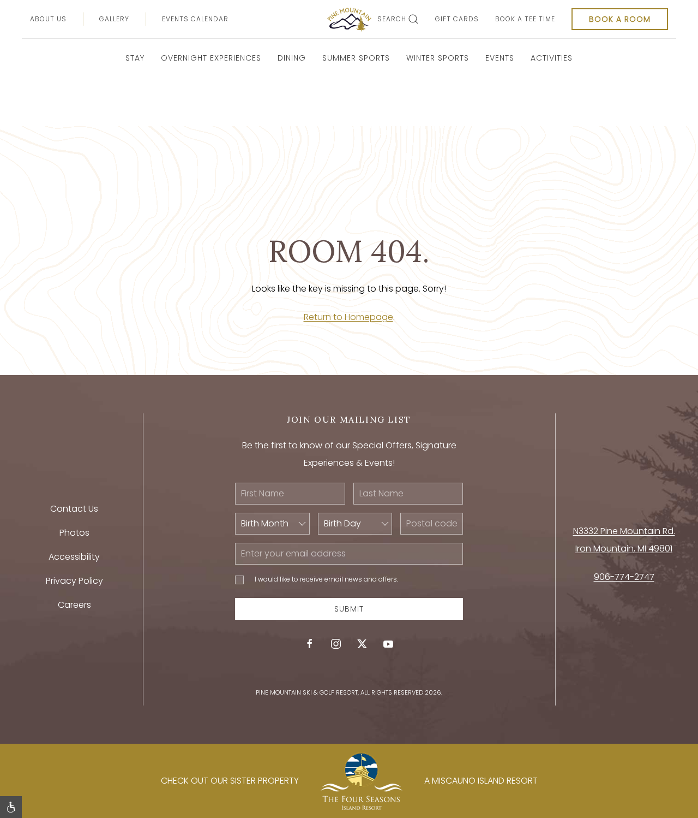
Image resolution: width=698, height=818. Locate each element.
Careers (74, 604)
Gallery (114, 18)
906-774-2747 (624, 577)
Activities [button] (552, 57)
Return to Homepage (348, 317)
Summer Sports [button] (356, 57)
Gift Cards (457, 18)
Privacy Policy (74, 580)
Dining (292, 57)
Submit (349, 608)
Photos (74, 532)
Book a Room (620, 19)
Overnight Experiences (211, 57)
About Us (48, 18)
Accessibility (74, 556)
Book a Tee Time (525, 18)
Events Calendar (195, 18)
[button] (11, 807)
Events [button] (499, 57)
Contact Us (74, 508)
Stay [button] (135, 57)
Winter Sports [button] (437, 57)
